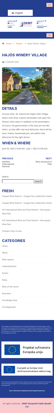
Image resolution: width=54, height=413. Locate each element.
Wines (4, 253)
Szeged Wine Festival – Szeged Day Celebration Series (27, 196)
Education (6, 293)
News (4, 280)
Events (19, 43)
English (19, 12)
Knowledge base (9, 300)
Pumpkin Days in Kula (12, 231)
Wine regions (8, 259)
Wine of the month (10, 286)
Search (5, 176)
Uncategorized (9, 307)
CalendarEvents (9, 266)
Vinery (5, 246)
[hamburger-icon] (49, 5)
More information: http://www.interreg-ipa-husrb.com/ (27, 390)
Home (8, 43)
